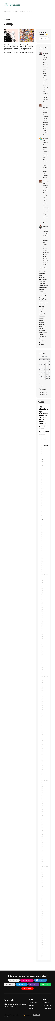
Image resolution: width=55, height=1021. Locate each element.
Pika (44, 326)
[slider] (46, 431)
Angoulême (42, 273)
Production (42, 330)
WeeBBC (41, 345)
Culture (46, 285)
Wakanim (41, 343)
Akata (43, 271)
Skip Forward (49, 431)
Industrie (41, 302)
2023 (43, 394)
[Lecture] (39, 431)
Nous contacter (46, 1005)
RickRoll (31, 1008)
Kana (40, 304)
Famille (41, 292)
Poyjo (44, 105)
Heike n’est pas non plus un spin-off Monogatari (45, 190)
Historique (42, 300)
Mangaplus (42, 316)
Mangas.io (42, 318)
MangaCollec (42, 314)
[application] (44, 431)
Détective (41, 289)
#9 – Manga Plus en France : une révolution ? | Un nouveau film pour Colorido (27, 47)
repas (40, 332)
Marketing (41, 320)
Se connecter (45, 1002)
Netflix (41, 324)
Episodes (31, 1005)
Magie (40, 312)
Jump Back (48, 431)
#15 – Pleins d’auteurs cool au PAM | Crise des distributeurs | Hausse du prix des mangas (11, 47)
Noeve (40, 326)
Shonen (41, 334)
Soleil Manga (42, 337)
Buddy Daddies (43, 279)
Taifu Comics (42, 341)
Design (41, 287)
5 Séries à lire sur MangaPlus (45, 144)
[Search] (46, 38)
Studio (40, 339)
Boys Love (41, 277)
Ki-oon (44, 304)
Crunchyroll (42, 283)
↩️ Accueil (7, 19)
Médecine (41, 322)
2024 (43, 392)
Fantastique (42, 294)
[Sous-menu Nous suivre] (34, 11)
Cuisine (41, 285)
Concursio (15, 4)
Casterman (42, 281)
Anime (40, 275)
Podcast (41, 328)
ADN (40, 271)
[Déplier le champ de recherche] (49, 11)
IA (46, 300)
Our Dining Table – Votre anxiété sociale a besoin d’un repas (45, 64)
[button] (44, 508)
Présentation (33, 1002)
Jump (46, 302)
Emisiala (45, 53)
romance (45, 332)
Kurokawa (41, 306)
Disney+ (45, 287)
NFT (44, 324)
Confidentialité (46, 1008)
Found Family (42, 296)
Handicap (41, 298)
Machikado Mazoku (42, 309)
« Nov (43, 386)
